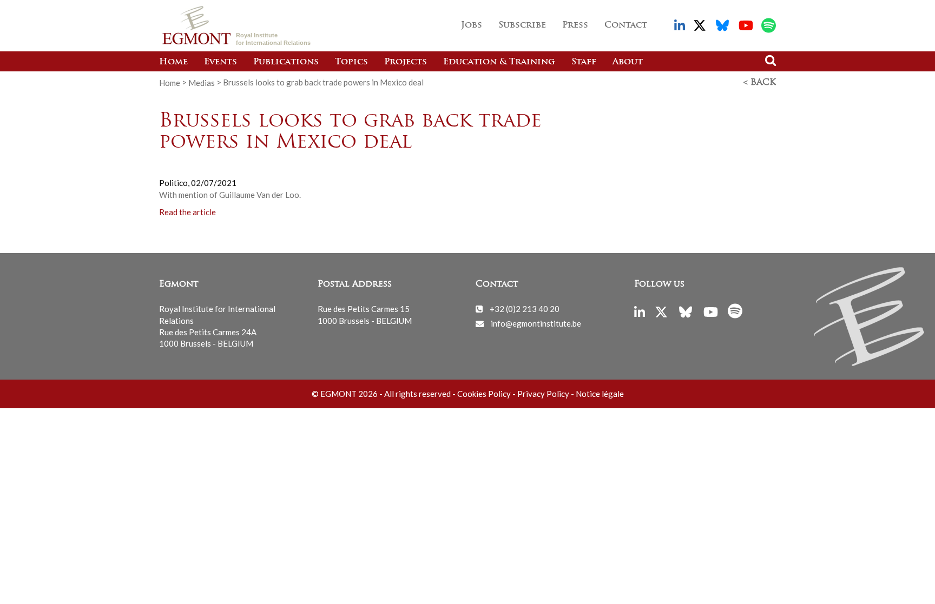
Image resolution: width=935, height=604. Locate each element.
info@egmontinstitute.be (536, 323)
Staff (583, 62)
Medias (201, 82)
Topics (351, 62)
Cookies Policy (484, 394)
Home (173, 62)
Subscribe (522, 25)
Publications (286, 62)
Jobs (471, 25)
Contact (625, 25)
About (628, 62)
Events (220, 62)
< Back (759, 82)
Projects (405, 62)
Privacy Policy (543, 394)
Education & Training (499, 62)
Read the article (187, 212)
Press (575, 25)
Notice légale (600, 394)
